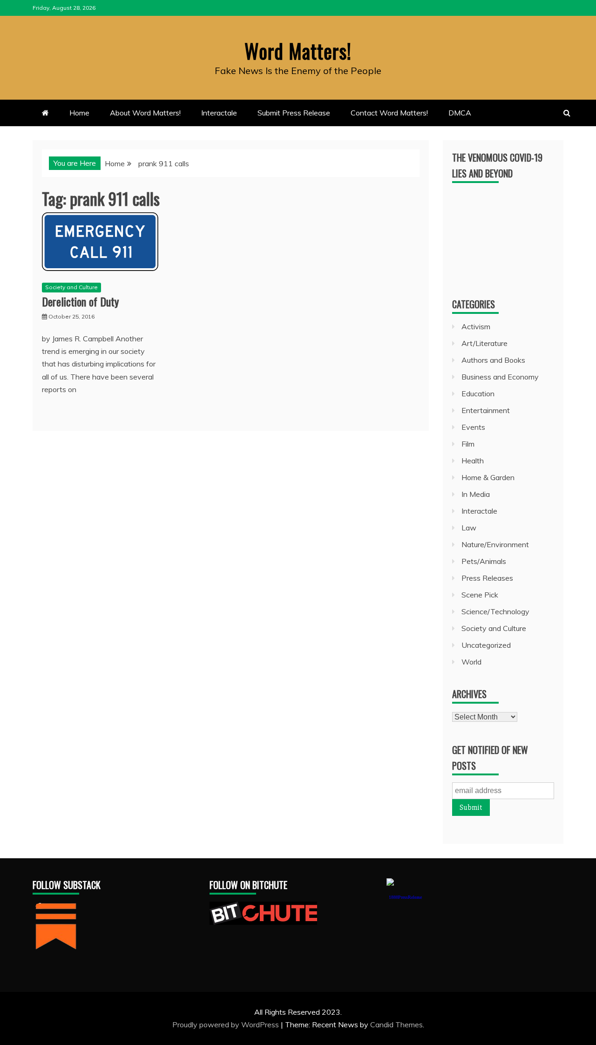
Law (468, 527)
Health (472, 460)
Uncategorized (486, 645)
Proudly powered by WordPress (226, 1024)
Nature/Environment (495, 544)
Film (467, 443)
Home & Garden (488, 477)
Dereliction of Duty (80, 301)
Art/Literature (484, 343)
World (471, 661)
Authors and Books (493, 360)
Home (79, 112)
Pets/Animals (483, 561)
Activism (475, 326)
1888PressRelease (405, 897)
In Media (475, 494)
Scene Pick (479, 594)
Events (473, 427)
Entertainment (485, 410)
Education (477, 393)
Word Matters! (298, 50)
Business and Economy (500, 376)
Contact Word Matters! (389, 112)
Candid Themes (396, 1024)
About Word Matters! (145, 112)
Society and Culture (71, 287)
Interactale (219, 112)
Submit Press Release (293, 112)
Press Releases (487, 578)
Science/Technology (495, 611)
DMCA (459, 112)
